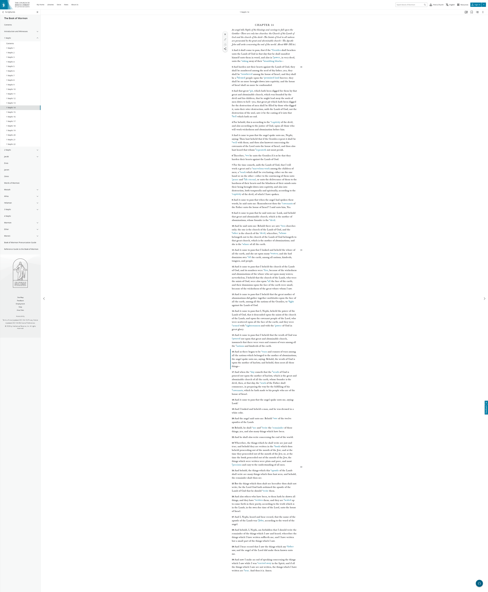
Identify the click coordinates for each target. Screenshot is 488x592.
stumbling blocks (273, 61)
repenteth (261, 149)
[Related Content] (477, 12)
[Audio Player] (479, 583)
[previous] (44, 298)
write (265, 427)
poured (236, 338)
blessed (241, 77)
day (252, 372)
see (254, 427)
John (261, 520)
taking (245, 61)
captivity (275, 122)
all (249, 257)
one (275, 418)
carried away (264, 563)
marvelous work (261, 168)
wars (264, 351)
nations (240, 346)
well (235, 142)
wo (247, 155)
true (247, 570)
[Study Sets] (466, 12)
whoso (283, 233)
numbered (246, 74)
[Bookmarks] (471, 12)
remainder (278, 427)
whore (246, 244)
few (266, 270)
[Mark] (225, 40)
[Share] (225, 49)
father (290, 546)
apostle (275, 470)
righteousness (253, 325)
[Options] (482, 12)
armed (236, 325)
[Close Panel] (37, 12)
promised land (271, 77)
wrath (276, 372)
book (277, 446)
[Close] (225, 34)
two (283, 226)
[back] (3, 12)
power (277, 57)
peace (235, 179)
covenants (288, 203)
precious (237, 464)
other (235, 233)
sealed (288, 500)
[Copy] (225, 45)
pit (251, 90)
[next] (484, 298)
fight (291, 301)
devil (272, 220)
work (243, 172)
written (259, 500)
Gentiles (276, 50)
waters (274, 253)
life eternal (250, 179)
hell (235, 116)
